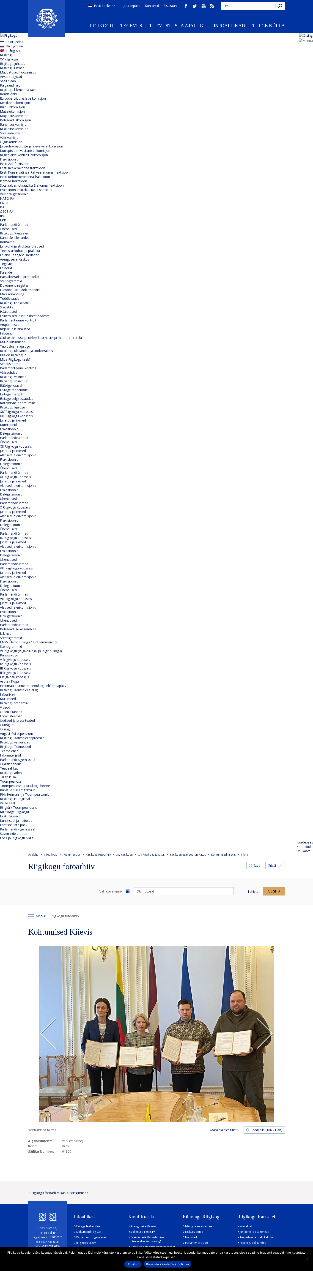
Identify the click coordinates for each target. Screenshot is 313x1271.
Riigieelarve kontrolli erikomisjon (24, 155)
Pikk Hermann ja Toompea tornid (24, 794)
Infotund (6, 333)
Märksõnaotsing (12, 294)
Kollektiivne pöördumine (18, 403)
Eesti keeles (102, 5)
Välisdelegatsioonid (14, 194)
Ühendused (8, 229)
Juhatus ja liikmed (13, 420)
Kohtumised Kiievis (223, 855)
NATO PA (7, 198)
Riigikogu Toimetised (15, 746)
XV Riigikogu (9, 59)
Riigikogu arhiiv (11, 772)
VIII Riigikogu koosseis (16, 568)
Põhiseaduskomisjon (15, 120)
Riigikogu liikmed (12, 68)
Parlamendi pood (196, 1243)
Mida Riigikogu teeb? (15, 359)
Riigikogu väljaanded (15, 742)
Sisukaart (170, 5)
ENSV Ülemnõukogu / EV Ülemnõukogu (29, 642)
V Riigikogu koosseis (15, 659)
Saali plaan (8, 81)
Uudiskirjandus (11, 764)
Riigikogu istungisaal (15, 799)
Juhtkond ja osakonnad (254, 1232)
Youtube (203, 6)
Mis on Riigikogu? (13, 355)
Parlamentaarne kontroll (18, 320)
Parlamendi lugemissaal (17, 759)
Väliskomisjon (10, 137)
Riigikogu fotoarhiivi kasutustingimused (59, 1193)
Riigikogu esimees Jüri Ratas (188, 855)
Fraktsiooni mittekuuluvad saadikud (26, 190)
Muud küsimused (12, 342)
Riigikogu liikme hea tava (18, 89)
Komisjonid (8, 94)
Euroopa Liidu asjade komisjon (23, 98)
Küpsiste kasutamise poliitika (167, 1264)
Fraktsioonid (9, 159)
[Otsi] (280, 6)
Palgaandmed (10, 85)
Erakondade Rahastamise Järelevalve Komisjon (147, 1239)
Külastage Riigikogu (14, 812)
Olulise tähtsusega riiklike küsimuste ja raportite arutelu (41, 337)
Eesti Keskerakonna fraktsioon (22, 168)
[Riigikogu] (46, 18)
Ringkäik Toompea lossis (18, 807)
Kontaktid (152, 5)
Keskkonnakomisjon (15, 103)
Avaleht (33, 855)
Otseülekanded (11, 712)
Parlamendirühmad (14, 224)
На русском (14, 46)
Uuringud (6, 725)
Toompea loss (11, 781)
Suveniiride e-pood (13, 833)
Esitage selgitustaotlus (16, 398)
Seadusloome (10, 364)
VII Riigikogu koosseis (16, 598)
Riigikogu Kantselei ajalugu (19, 690)
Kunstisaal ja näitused (16, 820)
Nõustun (132, 1264)
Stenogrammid (11, 281)
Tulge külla (268, 25)
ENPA (4, 203)
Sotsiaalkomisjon (12, 133)
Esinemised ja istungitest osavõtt (24, 316)
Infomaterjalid (10, 755)
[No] (307, 1259)
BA (2, 207)
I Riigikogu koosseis (14, 677)
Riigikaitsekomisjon (14, 129)
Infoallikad (229, 25)
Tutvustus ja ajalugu (178, 25)
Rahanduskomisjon (14, 124)
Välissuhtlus (8, 372)
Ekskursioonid (10, 816)
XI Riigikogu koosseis (15, 477)
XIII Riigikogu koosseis (16, 416)
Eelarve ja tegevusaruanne (19, 255)
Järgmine (264, 1034)
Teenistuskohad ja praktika (20, 250)
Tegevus (131, 25)
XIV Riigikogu (124, 855)
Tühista (252, 891)
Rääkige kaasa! (11, 385)
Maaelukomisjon (12, 111)
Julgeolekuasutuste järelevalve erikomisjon (31, 146)
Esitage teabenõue (14, 390)
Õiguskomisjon (11, 142)
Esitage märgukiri (12, 394)
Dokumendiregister (14, 285)
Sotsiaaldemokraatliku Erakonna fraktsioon (32, 185)
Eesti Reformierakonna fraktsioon (25, 176)
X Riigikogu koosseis (15, 507)
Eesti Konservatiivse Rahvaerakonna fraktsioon (35, 172)
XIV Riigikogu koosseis (16, 411)
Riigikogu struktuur (13, 381)
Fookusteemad (11, 716)
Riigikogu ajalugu (12, 407)
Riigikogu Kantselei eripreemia (22, 738)
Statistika (7, 307)
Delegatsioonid (11, 433)
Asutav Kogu (9, 681)
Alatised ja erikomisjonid (18, 455)
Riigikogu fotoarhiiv (14, 703)
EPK (3, 220)
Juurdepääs (132, 5)
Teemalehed (9, 751)
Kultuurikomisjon (12, 107)
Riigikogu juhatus (12, 63)
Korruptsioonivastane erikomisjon (25, 150)
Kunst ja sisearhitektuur (17, 790)
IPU (2, 216)
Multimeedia (9, 699)
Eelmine (48, 1034)
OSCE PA (6, 211)
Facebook (186, 6)
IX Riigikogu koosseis (15, 538)
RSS (212, 6)
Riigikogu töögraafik (15, 303)
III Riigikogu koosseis (15, 668)
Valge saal (7, 803)
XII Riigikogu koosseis (16, 446)
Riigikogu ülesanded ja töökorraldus (26, 350)
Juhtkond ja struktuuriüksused (22, 246)
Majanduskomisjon (14, 116)
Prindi (272, 865)
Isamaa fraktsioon (13, 181)
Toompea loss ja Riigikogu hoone (25, 786)
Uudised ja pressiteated (17, 720)
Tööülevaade (9, 298)
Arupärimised (9, 324)
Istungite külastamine (198, 1226)
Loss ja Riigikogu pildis (16, 838)
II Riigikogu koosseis (15, 672)
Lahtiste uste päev (13, 825)
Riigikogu (100, 25)
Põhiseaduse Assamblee (18, 629)
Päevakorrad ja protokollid (19, 277)
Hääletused (8, 311)
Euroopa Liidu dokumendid (20, 290)
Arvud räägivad (11, 76)
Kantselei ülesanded (15, 237)
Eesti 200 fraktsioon (15, 163)
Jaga (257, 865)
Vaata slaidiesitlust (223, 1130)
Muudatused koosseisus (18, 72)
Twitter (195, 6)
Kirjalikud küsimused (15, 329)
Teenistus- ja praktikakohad (257, 1237)
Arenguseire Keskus (14, 259)
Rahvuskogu (9, 655)
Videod (5, 707)
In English (13, 50)
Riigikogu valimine (13, 377)
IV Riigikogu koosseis (15, 664)
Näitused (191, 1237)
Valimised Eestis (141, 1232)
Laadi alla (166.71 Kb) (266, 1130)
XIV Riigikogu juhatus (151, 855)
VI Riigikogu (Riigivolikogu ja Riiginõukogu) (31, 651)
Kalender (6, 272)
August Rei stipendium (16, 733)
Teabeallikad (9, 768)
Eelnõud (6, 268)
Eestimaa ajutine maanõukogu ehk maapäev (33, 685)
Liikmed (5, 633)
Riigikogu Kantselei (14, 233)
